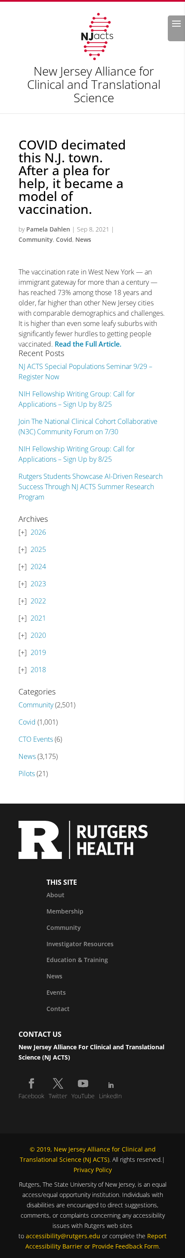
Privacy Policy (93, 1170)
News (83, 239)
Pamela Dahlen (48, 229)
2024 (38, 566)
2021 (38, 618)
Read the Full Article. (88, 344)
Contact (58, 1009)
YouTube (83, 1096)
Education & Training (77, 960)
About (55, 895)
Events (56, 992)
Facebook (31, 1096)
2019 (38, 652)
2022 (38, 601)
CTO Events (35, 739)
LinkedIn (110, 1096)
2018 (38, 669)
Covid (64, 239)
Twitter (58, 1096)
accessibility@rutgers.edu (63, 1236)
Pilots (26, 773)
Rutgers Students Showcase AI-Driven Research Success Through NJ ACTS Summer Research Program (90, 487)
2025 (38, 549)
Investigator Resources (80, 944)
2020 (38, 635)
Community (35, 239)
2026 (38, 532)
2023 (38, 583)
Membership (64, 911)
